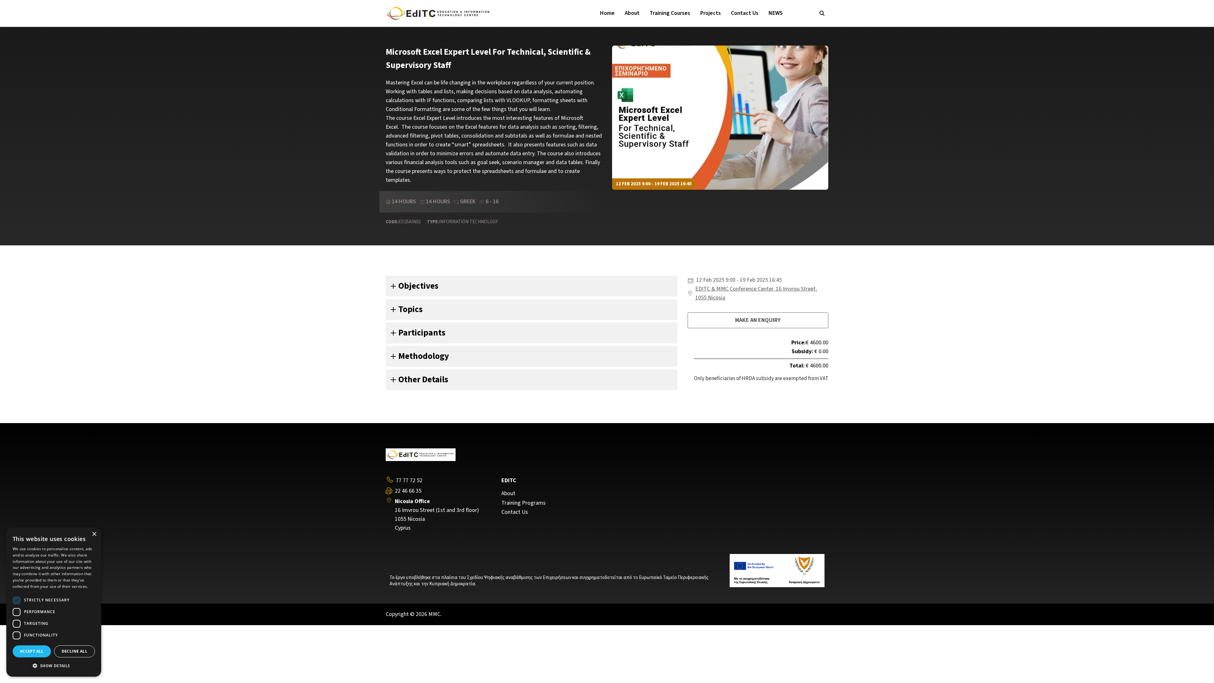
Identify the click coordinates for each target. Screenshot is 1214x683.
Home (607, 13)
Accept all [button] (32, 651)
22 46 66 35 (408, 491)
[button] (54, 665)
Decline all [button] (74, 651)
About (632, 13)
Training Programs (523, 503)
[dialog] (53, 602)
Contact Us (744, 13)
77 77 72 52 (409, 480)
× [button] (94, 534)
